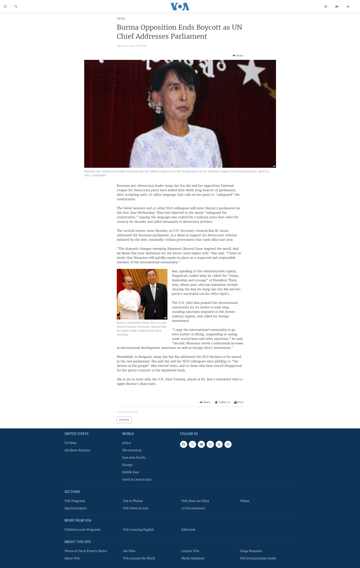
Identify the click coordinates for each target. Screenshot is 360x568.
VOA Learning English (138, 529)
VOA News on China (195, 501)
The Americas (132, 450)
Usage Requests (251, 551)
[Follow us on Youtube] (201, 444)
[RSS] (219, 444)
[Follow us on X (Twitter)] (192, 444)
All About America (77, 450)
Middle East (130, 472)
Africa (126, 443)
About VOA (72, 558)
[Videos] (337, 6)
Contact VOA (190, 551)
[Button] (237, 55)
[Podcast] (228, 444)
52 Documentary (193, 508)
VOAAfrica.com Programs (82, 529)
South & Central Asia (137, 479)
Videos (244, 501)
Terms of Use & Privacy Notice (85, 551)
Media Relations (193, 558)
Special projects (75, 508)
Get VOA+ (129, 551)
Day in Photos (133, 501)
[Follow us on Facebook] (183, 444)
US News (70, 443)
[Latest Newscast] (348, 6)
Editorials (188, 529)
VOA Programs (74, 501)
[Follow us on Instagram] (210, 444)
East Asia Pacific (134, 457)
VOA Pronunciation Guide (258, 558)
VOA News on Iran (135, 508)
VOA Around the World (139, 558)
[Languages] (325, 6)
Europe (127, 465)
